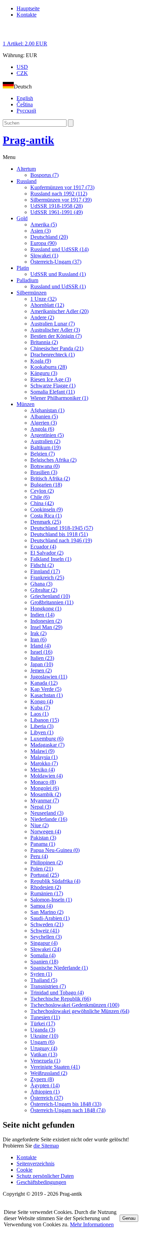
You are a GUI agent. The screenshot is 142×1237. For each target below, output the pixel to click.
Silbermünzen (32, 293)
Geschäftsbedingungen (41, 1182)
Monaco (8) (43, 782)
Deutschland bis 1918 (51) (59, 534)
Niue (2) (39, 825)
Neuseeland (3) (46, 813)
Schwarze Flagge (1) (52, 385)
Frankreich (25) (47, 577)
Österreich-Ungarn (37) (55, 262)
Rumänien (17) (46, 893)
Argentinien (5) (47, 435)
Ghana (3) (41, 584)
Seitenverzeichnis (35, 1163)
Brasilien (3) (43, 472)
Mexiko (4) (42, 769)
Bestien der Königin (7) (56, 336)
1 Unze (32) (43, 299)
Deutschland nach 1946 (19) (61, 540)
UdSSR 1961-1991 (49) (56, 212)
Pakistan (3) (43, 838)
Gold (22, 218)
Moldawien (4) (46, 776)
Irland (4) (40, 646)
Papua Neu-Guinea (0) (55, 850)
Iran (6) (38, 639)
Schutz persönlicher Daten (45, 1176)
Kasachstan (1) (46, 695)
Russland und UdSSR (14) (59, 249)
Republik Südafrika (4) (55, 881)
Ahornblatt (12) (47, 305)
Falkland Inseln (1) (50, 559)
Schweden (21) (46, 924)
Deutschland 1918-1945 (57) (61, 528)
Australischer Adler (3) (55, 330)
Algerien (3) (43, 423)
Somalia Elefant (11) (52, 392)
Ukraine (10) (44, 1036)
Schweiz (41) (44, 931)
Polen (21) (41, 869)
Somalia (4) (42, 955)
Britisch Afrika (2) (50, 478)
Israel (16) (41, 652)
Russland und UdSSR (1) (58, 286)
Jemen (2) (41, 670)
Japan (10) (41, 664)
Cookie (24, 1170)
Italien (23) (42, 658)
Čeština (25, 104)
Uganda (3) (42, 1030)
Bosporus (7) (44, 175)
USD (22, 67)
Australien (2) (45, 441)
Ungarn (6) (42, 1042)
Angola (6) (42, 429)
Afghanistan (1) (47, 410)
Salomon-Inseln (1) (51, 900)
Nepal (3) (40, 807)
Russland (27, 181)
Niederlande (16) (48, 819)
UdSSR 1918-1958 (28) (56, 206)
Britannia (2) (44, 342)
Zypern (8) (42, 1079)
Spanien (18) (44, 961)
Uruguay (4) (43, 1048)
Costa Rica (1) (46, 516)
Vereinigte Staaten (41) (55, 1067)
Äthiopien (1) (45, 1092)
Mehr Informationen (92, 1224)
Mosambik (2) (45, 794)
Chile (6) (40, 497)
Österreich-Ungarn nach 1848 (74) (67, 1110)
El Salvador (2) (46, 553)
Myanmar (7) (44, 800)
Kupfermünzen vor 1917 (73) (62, 187)
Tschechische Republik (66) (60, 999)
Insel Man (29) (46, 627)
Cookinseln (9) (46, 509)
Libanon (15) (44, 720)
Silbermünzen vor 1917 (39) (61, 200)
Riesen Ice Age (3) (50, 379)
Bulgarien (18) (46, 485)
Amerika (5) (43, 224)
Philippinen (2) (46, 862)
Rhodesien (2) (45, 887)
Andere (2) (42, 317)
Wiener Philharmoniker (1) (59, 398)
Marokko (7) (44, 763)
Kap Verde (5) (45, 689)
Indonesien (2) (46, 621)
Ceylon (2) (42, 491)
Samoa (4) (41, 906)
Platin (23, 268)
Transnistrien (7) (48, 986)
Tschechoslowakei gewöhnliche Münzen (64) (79, 1011)
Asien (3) (40, 231)
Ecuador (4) (43, 547)
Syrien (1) (41, 974)
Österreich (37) (46, 1098)
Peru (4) (39, 856)
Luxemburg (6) (46, 739)
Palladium (27, 280)
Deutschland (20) (49, 237)
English (25, 98)
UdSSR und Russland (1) (58, 274)
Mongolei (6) (44, 788)
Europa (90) (43, 243)
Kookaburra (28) (48, 367)
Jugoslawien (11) (48, 677)
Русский (26, 111)
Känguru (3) (43, 373)
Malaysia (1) (44, 757)
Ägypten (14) (45, 1085)
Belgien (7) (42, 454)
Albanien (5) (44, 416)
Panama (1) (42, 844)
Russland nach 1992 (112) (58, 193)
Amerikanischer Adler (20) (59, 311)
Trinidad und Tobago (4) (57, 992)
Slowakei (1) (44, 255)
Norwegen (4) (45, 831)
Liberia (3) (41, 726)
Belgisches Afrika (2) (53, 460)
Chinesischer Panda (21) (56, 348)
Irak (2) (38, 633)
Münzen (25, 404)
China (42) (42, 503)
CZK (22, 73)
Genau (128, 1218)
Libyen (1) (41, 732)
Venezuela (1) (45, 1061)
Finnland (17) (45, 571)
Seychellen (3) (46, 937)
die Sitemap (46, 1146)
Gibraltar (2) (43, 590)
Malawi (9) (42, 751)
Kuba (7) (40, 708)
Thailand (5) (43, 980)
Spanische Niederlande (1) (59, 968)
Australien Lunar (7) (52, 324)
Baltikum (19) (45, 447)
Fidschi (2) (42, 565)
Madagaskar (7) (47, 745)
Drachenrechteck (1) (52, 355)
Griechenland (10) (50, 596)
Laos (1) (39, 714)
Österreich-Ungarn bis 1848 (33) (65, 1104)
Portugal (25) (44, 875)
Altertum (26, 169)
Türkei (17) (42, 1023)
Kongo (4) (41, 701)
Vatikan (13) (43, 1054)
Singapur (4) (44, 943)
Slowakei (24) (45, 949)
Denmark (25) (45, 522)
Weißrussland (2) (48, 1073)
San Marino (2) (46, 912)
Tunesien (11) (45, 1017)
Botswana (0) (45, 466)
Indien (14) (42, 615)
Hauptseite (28, 8)
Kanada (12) (44, 683)
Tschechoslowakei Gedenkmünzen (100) (74, 1005)
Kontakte (27, 15)
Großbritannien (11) (51, 602)
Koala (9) (40, 361)
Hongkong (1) (45, 608)
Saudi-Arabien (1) (50, 918)
